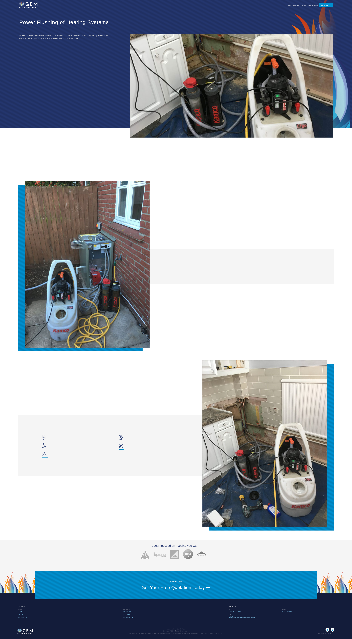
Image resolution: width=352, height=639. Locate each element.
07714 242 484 (235, 611)
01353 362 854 (287, 611)
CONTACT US (326, 5)
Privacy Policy (171, 629)
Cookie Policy (181, 629)
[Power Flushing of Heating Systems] (231, 86)
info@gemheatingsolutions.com (242, 617)
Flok (333, 633)
